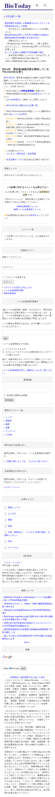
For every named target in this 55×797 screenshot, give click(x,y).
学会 (9, 541)
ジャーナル (12, 547)
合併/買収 (31, 153)
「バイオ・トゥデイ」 (12, 562)
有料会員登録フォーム (27, 206)
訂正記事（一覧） (14, 16)
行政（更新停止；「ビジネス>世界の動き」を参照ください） (27, 533)
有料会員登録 (10, 293)
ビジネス (10, 153)
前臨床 (9, 420)
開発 (9, 519)
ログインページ (12, 487)
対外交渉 (21, 153)
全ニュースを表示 (18, 114)
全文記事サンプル (14, 159)
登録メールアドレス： (12, 256)
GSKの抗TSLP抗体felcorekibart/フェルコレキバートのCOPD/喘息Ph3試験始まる (27, 624)
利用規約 (14, 677)
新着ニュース (13, 507)
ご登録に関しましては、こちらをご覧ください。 (27, 461)
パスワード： (8, 266)
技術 (9, 525)
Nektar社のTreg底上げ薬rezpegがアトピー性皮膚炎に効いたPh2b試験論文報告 (27, 598)
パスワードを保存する (15, 277)
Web (6, 668)
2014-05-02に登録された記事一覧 (22, 105)
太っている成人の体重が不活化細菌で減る (24, 52)
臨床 (8, 423)
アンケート (11, 430)
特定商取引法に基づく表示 (32, 677)
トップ (9, 416)
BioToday (15, 668)
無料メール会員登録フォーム (27, 209)
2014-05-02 (9, 77)
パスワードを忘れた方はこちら (18, 287)
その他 (9, 434)
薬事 (8, 427)
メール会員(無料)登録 (13, 290)
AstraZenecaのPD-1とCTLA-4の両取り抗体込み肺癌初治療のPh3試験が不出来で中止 (27, 36)
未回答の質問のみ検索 (17, 395)
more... (27, 642)
